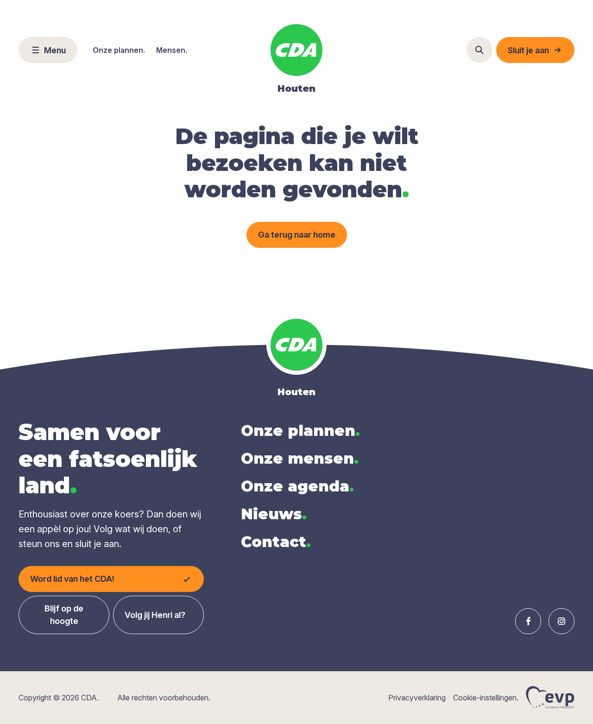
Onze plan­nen (300, 431)
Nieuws (274, 514)
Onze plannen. (119, 50)
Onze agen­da (297, 486)
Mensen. (171, 50)
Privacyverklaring (417, 697)
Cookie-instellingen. (485, 697)
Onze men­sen (300, 458)
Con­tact (276, 542)
